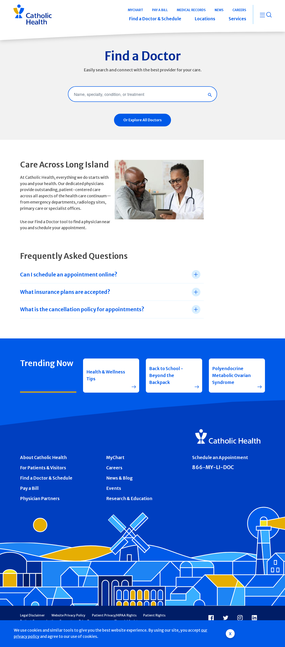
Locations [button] (205, 18)
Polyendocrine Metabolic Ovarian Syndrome (231, 375)
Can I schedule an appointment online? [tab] (68, 274)
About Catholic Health (43, 457)
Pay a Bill (29, 488)
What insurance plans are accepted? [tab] (65, 292)
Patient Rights (154, 615)
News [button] (219, 10)
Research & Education (129, 498)
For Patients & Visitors (43, 467)
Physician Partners (40, 498)
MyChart (115, 457)
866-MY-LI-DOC (213, 467)
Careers (114, 467)
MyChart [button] (135, 10)
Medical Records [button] (191, 10)
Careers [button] (239, 10)
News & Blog (119, 478)
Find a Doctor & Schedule (46, 478)
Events (113, 488)
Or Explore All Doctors (142, 120)
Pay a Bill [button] (160, 10)
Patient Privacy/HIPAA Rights (114, 615)
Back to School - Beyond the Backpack (166, 375)
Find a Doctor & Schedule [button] (155, 18)
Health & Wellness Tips (105, 375)
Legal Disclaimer (32, 615)
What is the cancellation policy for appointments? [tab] (82, 309)
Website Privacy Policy (68, 615)
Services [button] (237, 18)
